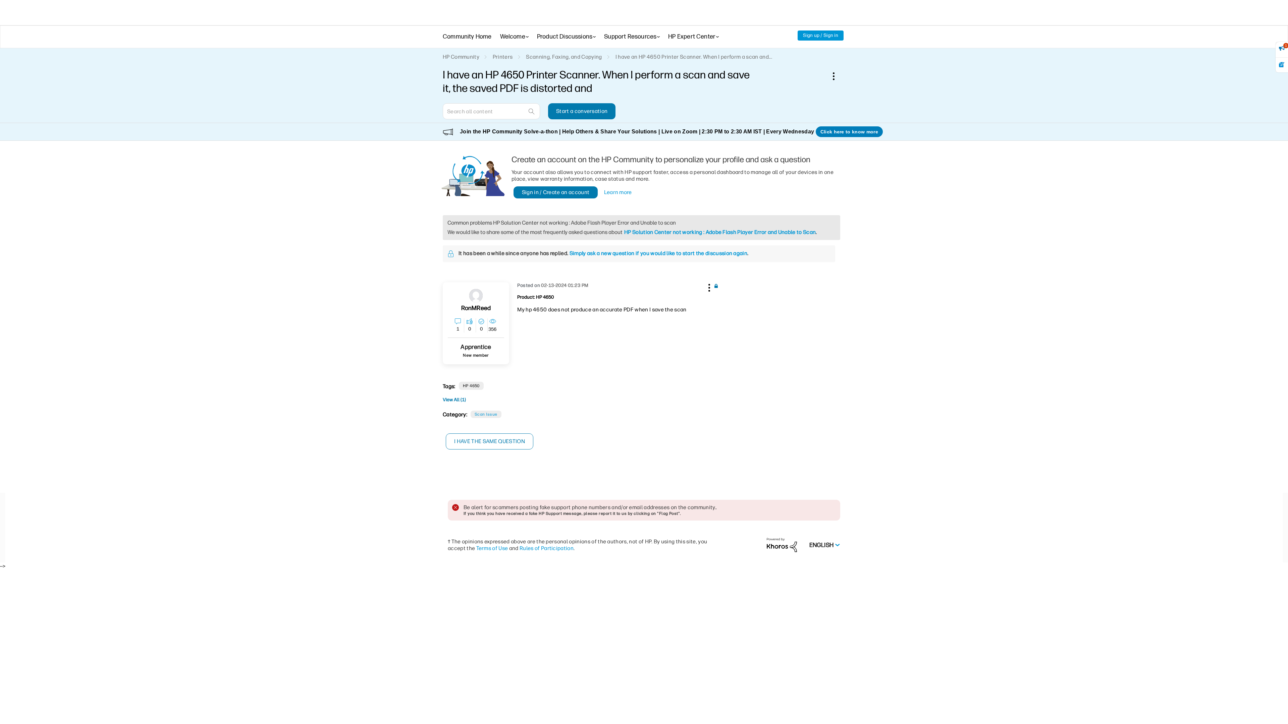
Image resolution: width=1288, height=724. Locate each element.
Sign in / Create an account (556, 192)
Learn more (618, 192)
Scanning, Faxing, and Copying (564, 57)
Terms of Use (492, 548)
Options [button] (837, 76)
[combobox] (491, 111)
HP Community (461, 57)
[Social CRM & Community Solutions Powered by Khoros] (782, 545)
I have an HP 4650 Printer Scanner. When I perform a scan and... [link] (693, 57)
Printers (503, 57)
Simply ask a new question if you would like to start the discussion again (658, 253)
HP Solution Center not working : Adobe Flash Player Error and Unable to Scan (720, 232)
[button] (708, 287)
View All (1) (454, 400)
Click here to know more (849, 131)
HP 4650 (471, 385)
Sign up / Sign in (820, 35)
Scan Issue (486, 414)
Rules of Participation (547, 548)
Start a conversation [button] (581, 111)
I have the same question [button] (489, 441)
